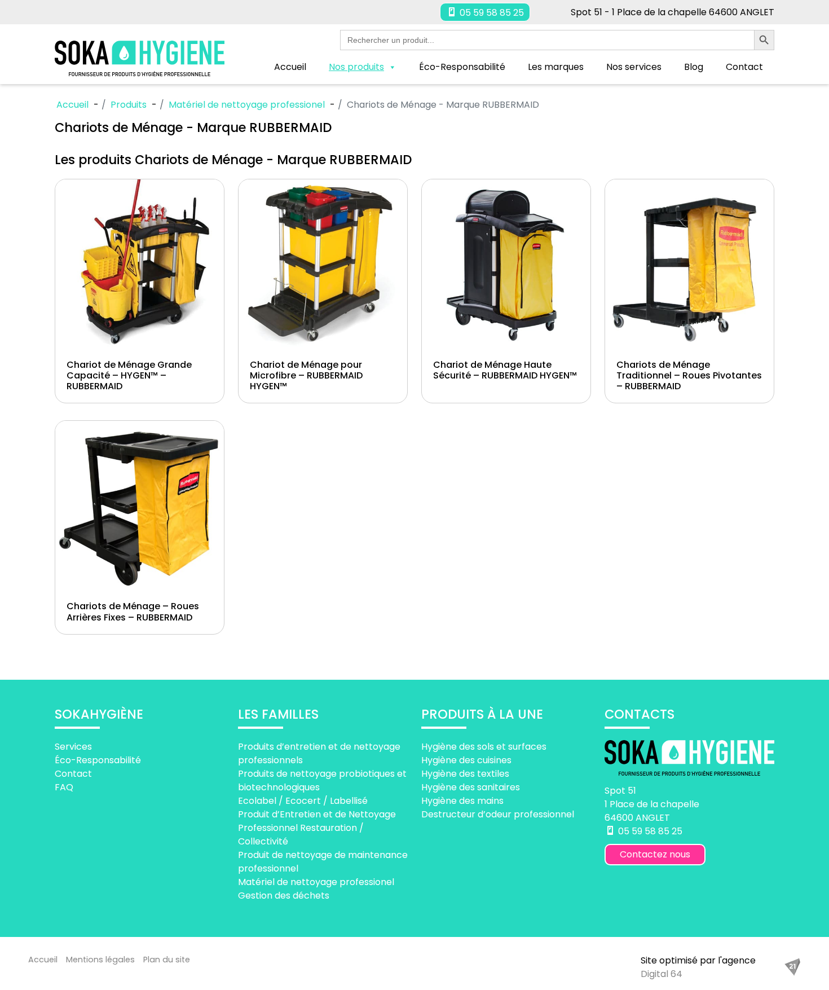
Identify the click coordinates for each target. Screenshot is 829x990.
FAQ (64, 787)
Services (73, 746)
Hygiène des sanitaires (470, 787)
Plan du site (166, 959)
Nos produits (356, 66)
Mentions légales (100, 959)
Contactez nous (655, 854)
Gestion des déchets (283, 895)
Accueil (290, 66)
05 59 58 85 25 (490, 12)
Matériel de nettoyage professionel (316, 881)
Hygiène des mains (462, 800)
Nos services (634, 66)
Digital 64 (661, 973)
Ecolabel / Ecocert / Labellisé (303, 800)
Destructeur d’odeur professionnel (497, 814)
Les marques (556, 66)
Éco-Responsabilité (462, 66)
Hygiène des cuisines (466, 760)
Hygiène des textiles (465, 773)
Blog (693, 66)
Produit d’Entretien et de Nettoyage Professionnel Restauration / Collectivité (317, 828)
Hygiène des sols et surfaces (483, 746)
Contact (744, 66)
